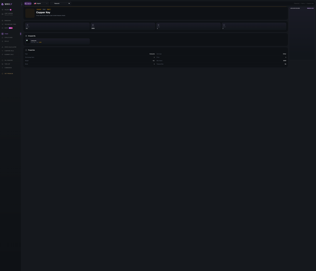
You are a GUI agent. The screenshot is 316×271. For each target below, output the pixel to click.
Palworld (296, 3)
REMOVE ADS (310, 8)
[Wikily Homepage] (11, 4)
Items (303, 3)
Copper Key (310, 3)
